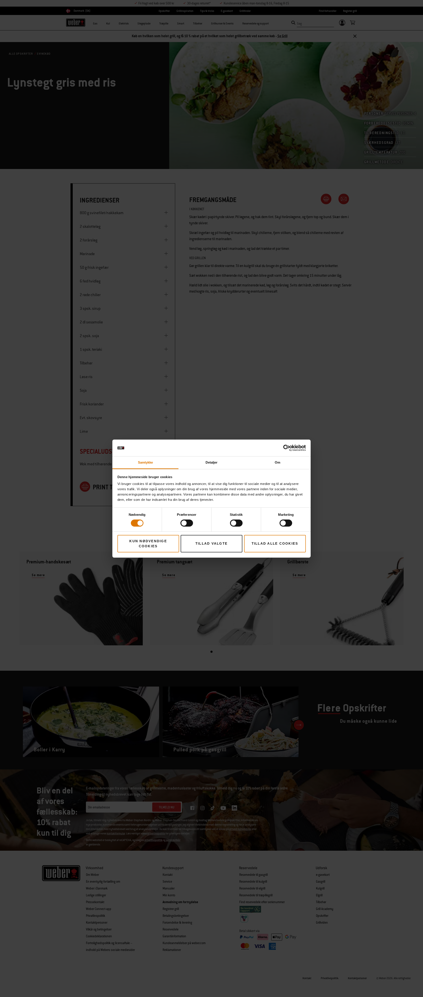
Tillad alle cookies (275, 543)
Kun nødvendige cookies (148, 543)
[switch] (186, 523)
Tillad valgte (211, 543)
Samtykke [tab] (145, 462)
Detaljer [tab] (212, 462)
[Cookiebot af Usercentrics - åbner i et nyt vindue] (286, 448)
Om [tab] (277, 462)
